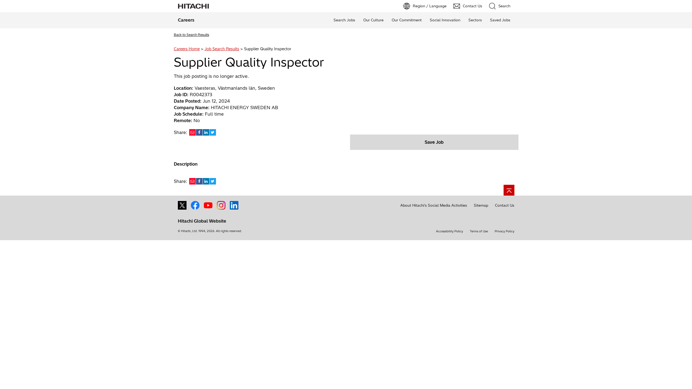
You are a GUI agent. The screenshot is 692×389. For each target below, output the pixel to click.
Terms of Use (479, 231)
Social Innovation (445, 20)
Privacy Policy (504, 231)
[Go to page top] (509, 190)
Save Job (434, 142)
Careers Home (187, 48)
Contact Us (504, 205)
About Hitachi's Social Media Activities (433, 205)
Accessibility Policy (449, 231)
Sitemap (481, 205)
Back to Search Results (191, 35)
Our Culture (373, 20)
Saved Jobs (500, 20)
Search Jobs (344, 20)
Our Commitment (407, 20)
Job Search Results (222, 48)
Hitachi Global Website (202, 221)
